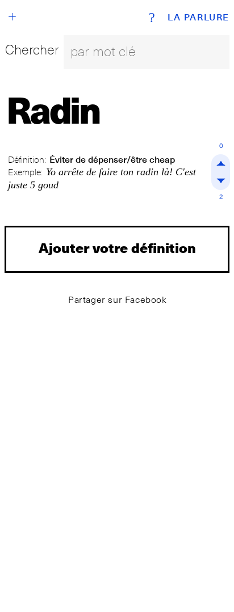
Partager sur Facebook (117, 299)
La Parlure (198, 17)
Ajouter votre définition (117, 247)
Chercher (32, 49)
